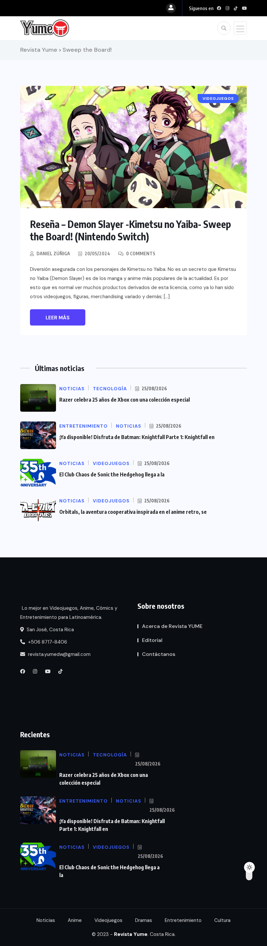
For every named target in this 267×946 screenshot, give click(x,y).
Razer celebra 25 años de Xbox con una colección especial (124, 399)
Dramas (143, 920)
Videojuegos (108, 920)
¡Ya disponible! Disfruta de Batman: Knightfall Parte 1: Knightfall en (137, 437)
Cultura (222, 920)
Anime (75, 920)
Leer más (58, 317)
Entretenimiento (183, 920)
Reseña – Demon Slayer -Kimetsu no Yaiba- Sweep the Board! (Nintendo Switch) (130, 230)
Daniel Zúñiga (53, 253)
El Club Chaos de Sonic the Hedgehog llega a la (111, 474)
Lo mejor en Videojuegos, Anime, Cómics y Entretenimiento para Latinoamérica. (68, 612)
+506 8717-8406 (47, 642)
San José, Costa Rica (49, 629)
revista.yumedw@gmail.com (59, 654)
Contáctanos (158, 654)
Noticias (45, 920)
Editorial (152, 640)
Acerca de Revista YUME (172, 626)
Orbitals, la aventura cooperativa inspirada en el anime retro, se (133, 512)
